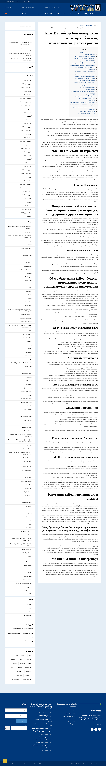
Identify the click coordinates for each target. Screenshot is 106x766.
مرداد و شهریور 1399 (26, 212)
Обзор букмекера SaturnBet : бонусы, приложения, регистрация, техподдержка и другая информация (84, 82)
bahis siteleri (28, 259)
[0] (5, 13)
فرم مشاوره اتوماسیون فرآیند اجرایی (41, 728)
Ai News (29, 244)
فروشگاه (24, 13)
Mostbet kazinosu (27, 458)
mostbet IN (28, 671)
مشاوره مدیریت (27, 590)
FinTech (29, 348)
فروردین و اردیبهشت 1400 (25, 187)
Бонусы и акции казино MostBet (87, 98)
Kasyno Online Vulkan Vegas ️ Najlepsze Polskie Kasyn (20, 49)
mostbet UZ (28, 675)
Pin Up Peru (28, 484)
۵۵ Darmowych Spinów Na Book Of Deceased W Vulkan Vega (19, 54)
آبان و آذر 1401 (27, 119)
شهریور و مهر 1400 (26, 169)
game (30, 359)
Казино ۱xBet (92, 109)
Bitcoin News (28, 273)
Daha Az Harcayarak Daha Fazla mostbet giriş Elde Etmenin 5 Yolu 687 (19, 326)
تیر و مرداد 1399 (27, 216)
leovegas (14, 663)
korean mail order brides (25, 391)
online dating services (26, 481)
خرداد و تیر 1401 (27, 137)
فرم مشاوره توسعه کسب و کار (43, 739)
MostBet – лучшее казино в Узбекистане (85, 76)
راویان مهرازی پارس (48, 13)
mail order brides (27, 413)
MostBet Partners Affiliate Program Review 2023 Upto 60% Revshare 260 (19, 465)
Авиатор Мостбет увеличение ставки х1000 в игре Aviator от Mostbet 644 (20, 560)
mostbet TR (20, 671)
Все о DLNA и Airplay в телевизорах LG (85, 71)
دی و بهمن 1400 (27, 155)
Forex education (27, 352)
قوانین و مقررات (37, 763)
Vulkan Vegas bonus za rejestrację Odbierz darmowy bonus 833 (21, 539)
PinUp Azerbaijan (27, 488)
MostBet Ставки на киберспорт (87, 85)
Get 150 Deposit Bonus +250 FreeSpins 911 (21, 363)
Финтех (29, 572)
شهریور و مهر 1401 (26, 127)
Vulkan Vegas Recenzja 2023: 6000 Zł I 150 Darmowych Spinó (21, 59)
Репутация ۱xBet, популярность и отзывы (85, 78)
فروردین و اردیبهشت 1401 (25, 144)
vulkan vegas (19, 675)
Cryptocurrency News (26, 321)
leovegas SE (28, 667)
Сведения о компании (89, 73)
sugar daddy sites (27, 535)
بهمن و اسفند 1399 (26, 195)
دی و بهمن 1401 (27, 112)
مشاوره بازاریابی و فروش (69, 716)
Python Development (26, 502)
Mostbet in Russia (27, 445)
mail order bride (27, 409)
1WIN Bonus (28, 232)
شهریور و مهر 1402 (26, 84)
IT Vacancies (28, 377)
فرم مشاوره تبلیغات (46, 750)
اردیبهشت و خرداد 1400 (25, 184)
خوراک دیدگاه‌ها (27, 615)
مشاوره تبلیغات (71, 724)
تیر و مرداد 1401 (27, 134)
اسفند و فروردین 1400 (26, 148)
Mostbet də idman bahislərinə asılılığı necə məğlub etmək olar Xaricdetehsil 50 (19, 440)
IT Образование (27, 384)
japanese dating (27, 388)
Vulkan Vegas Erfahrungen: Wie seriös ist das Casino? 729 (20, 544)
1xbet (16, 655)
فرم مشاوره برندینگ (46, 747)
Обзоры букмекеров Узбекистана (87, 87)
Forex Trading (28, 355)
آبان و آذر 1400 (27, 162)
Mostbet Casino (27, 431)
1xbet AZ (21, 659)
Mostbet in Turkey (27, 449)
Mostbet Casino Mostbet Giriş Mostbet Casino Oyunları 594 (20, 435)
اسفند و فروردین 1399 (26, 191)
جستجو (25, 725)
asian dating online (27, 255)
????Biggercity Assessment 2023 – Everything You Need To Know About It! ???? (19, 43)
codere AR (22, 663)
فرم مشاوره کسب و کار (45, 737)
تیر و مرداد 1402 (27, 91)
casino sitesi (28, 291)
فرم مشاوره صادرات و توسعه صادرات (41, 745)
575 (30, 241)
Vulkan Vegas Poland (26, 549)
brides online (28, 280)
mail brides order (27, 405)
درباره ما (38, 13)
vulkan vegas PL (16, 679)
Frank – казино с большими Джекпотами (85, 74)
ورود (30, 608)
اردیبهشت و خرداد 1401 (25, 141)
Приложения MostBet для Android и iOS (85, 67)
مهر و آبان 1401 (27, 123)
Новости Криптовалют (25, 569)
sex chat (29, 509)
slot (30, 520)
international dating (26, 373)
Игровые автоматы (90, 89)
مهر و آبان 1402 (27, 80)
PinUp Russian (28, 495)
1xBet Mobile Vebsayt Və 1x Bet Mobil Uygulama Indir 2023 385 (19, 236)
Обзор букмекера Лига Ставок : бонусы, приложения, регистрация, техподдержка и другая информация (84, 58)
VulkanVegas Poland (26, 552)
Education (29, 341)
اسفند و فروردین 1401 (26, 105)
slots (30, 524)
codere (29, 663)
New (30, 474)
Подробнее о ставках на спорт (87, 62)
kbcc (91, 25)
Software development (26, 531)
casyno (29, 298)
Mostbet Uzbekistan (84, 25)
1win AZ (23, 655)
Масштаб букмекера (90, 69)
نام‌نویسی (29, 604)
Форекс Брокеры (27, 576)
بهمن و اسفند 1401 (26, 109)
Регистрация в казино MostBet (87, 111)
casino (30, 287)
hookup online (28, 366)
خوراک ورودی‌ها (27, 611)
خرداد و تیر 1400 (27, 180)
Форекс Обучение (27, 579)
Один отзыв (92, 100)
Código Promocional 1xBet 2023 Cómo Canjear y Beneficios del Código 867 (19, 310)
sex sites (29, 513)
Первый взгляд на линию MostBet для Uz (85, 96)
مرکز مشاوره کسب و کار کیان (90, 13)
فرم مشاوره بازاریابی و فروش (43, 742)
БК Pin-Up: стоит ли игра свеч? (87, 52)
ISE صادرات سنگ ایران (60, 13)
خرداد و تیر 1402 (27, 94)
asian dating (28, 251)
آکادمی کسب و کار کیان (74, 13)
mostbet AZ (12, 667)
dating (30, 330)
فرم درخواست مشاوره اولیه (44, 712)
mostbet (20, 667)
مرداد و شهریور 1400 (26, 173)
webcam (29, 556)
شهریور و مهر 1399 (26, 209)
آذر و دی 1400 (28, 159)
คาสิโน (29, 594)
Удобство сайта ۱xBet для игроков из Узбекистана (82, 102)
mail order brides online (25, 416)
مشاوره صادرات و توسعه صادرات (67, 718)
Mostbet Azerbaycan (26, 427)
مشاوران (29, 587)
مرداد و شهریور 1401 (26, 130)
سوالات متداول (10, 763)
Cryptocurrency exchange (25, 318)
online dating (28, 477)
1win (30, 655)
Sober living (28, 527)
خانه (100, 13)
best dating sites (27, 266)
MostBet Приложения (90, 54)
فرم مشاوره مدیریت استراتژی (43, 716)
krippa (29, 395)
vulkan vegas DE (27, 679)
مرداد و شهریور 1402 (26, 87)
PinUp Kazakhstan (27, 492)
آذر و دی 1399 (28, 202)
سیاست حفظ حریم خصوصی (23, 763)
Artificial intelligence (26, 248)
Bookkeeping (28, 277)
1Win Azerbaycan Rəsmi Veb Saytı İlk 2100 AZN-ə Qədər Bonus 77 (19, 227)
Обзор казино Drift (90, 95)
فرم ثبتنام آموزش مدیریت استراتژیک (42, 731)
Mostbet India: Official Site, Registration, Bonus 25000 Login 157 (20, 453)
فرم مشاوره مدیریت (45, 734)
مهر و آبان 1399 (27, 205)
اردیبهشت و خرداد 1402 (25, 98)
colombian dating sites (26, 314)
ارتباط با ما (31, 13)
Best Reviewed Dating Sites (25, 269)
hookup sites (28, 370)
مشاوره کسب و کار (70, 713)
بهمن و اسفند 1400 (26, 152)
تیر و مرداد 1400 (27, 177)
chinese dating (28, 305)
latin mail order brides (26, 398)
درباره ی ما (99, 724)
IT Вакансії (28, 380)
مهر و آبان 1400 (27, 166)
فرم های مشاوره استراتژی (44, 715)
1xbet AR (29, 659)
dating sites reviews (26, 337)
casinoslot (29, 294)
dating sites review (27, 334)
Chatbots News (28, 302)
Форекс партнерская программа (23, 583)
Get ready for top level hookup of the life (21, 39)
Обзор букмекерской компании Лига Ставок (84, 107)
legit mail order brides (26, 402)
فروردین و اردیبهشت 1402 (25, 101)
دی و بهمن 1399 (27, 198)
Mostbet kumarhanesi (26, 461)
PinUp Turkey (28, 499)
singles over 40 (27, 517)
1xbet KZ (13, 659)
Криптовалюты (27, 565)
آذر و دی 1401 (28, 116)
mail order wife (27, 420)
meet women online (26, 423)
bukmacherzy (28, 284)
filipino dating (28, 345)
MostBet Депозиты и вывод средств (86, 113)
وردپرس (29, 618)
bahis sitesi (28, 262)
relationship (28, 506)
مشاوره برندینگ (71, 721)
